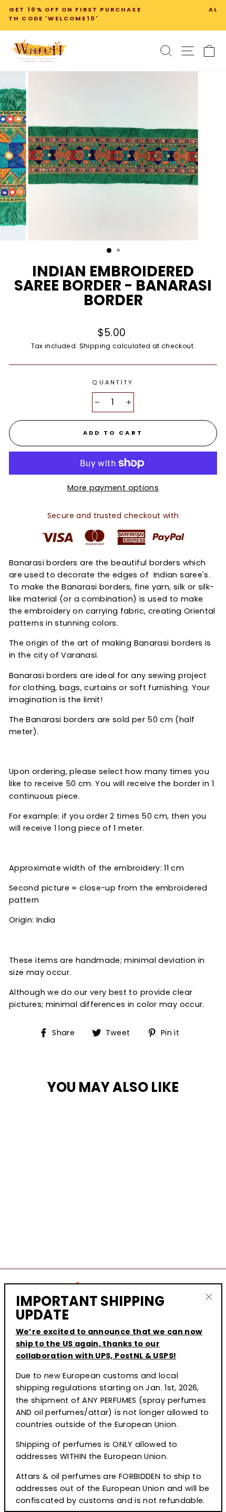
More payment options (113, 487)
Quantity (112, 383)
